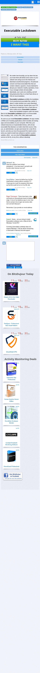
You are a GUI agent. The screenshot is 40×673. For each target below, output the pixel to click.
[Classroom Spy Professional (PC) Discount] (11, 368)
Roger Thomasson (11, 196)
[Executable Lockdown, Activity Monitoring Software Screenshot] (4, 89)
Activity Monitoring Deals (20, 359)
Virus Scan (20, 62)
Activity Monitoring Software (9, 9)
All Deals (20, 7)
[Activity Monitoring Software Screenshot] (4, 83)
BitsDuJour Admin (10, 210)
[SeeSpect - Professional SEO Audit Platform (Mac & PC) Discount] (11, 314)
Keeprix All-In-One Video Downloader (11, 298)
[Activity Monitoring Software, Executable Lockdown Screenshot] (4, 101)
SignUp (18, 268)
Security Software (28, 7)
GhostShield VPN (11, 352)
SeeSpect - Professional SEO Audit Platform (11, 324)
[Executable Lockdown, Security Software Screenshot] (4, 95)
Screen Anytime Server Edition (11, 400)
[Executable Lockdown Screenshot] (4, 77)
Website (20, 59)
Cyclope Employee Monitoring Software (11, 444)
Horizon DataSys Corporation (9, 7)
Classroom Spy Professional (11, 378)
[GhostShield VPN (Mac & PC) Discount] (11, 341)
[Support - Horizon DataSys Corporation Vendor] (35, 220)
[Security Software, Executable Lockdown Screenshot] (4, 107)
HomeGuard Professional (11, 466)
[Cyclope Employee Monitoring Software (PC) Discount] (11, 434)
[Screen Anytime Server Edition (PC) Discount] (11, 390)
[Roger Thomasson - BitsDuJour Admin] (35, 197)
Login (10, 268)
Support (8, 219)
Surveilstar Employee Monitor (11, 422)
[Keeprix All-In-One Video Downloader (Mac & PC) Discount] (11, 288)
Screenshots (20, 57)
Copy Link (29, 170)
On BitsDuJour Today (20, 274)
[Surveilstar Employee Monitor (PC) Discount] (11, 412)
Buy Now (20, 41)
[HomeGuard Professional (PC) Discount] (11, 455)
